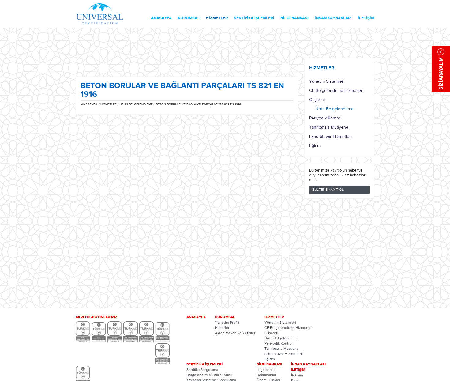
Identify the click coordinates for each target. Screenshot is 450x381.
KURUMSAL (189, 18)
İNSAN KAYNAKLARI (333, 18)
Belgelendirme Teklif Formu (209, 375)
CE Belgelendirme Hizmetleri (336, 90)
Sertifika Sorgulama (202, 370)
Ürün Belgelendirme (334, 109)
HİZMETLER (217, 18)
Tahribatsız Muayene (328, 127)
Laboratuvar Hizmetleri (330, 136)
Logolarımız (266, 370)
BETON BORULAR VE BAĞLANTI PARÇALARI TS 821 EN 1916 (198, 104)
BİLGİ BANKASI (294, 18)
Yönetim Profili (227, 322)
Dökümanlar (266, 375)
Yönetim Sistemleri (326, 81)
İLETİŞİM (366, 18)
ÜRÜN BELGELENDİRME (136, 104)
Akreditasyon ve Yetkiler (235, 333)
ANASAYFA (161, 18)
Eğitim (315, 145)
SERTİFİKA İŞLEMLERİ (254, 18)
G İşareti (317, 99)
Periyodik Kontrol (325, 118)
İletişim (297, 375)
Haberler (222, 328)
